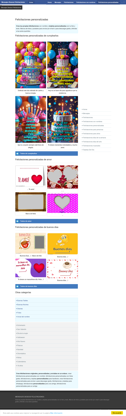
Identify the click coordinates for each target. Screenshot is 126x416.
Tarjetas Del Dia (88, 150)
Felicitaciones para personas (93, 129)
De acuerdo (117, 413)
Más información (56, 413)
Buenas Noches (22, 304)
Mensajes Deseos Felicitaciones (13, 2)
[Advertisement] (63, 9)
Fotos (19, 312)
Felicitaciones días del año (92, 141)
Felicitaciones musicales (91, 146)
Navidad (20, 349)
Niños (19, 357)
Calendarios (21, 361)
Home (85, 109)
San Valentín (21, 329)
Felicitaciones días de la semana (94, 137)
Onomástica (21, 353)
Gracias (20, 308)
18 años (20, 365)
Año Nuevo (21, 341)
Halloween (21, 337)
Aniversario (21, 325)
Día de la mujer (22, 333)
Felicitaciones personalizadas (93, 125)
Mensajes (86, 113)
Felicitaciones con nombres (92, 121)
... (122, 2)
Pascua (20, 345)
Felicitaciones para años (91, 133)
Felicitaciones (88, 117)
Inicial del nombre (23, 316)
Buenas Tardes (22, 300)
